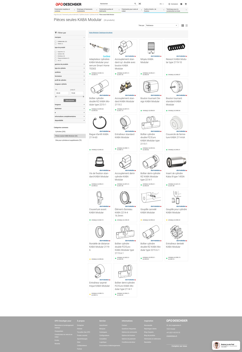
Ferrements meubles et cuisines (62, 10)
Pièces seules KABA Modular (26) (66, 136)
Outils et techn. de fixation (150, 10)
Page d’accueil (57, 14)
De (56, 90)
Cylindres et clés (94, 14)
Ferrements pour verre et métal (130, 10)
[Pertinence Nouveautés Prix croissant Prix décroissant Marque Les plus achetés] (161, 25)
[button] (226, 345)
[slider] (56, 96)
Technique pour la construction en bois (173, 10)
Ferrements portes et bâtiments (106, 10)
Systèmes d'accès (84, 14)
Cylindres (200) (60, 131)
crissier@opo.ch (171, 336)
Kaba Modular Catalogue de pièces (100, 33)
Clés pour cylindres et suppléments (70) (68, 140)
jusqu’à (72, 90)
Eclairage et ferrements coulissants (84, 10)
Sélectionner (70, 100)
